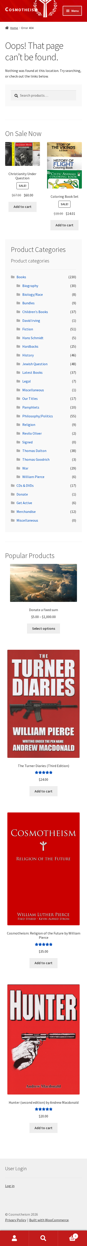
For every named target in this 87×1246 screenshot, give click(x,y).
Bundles (28, 303)
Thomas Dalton (34, 450)
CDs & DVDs (25, 485)
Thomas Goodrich (36, 459)
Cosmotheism (21, 9)
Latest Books (32, 372)
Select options (43, 628)
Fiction (27, 329)
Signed (27, 442)
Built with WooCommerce (49, 1220)
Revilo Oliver (32, 433)
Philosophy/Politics (37, 416)
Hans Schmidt (33, 338)
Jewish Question (35, 364)
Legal (26, 381)
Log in (9, 1186)
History (28, 355)
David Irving (31, 320)
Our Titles (30, 398)
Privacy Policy (15, 1220)
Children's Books (35, 311)
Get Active (24, 503)
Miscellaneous (33, 390)
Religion (28, 424)
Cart (67, 1234)
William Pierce (33, 476)
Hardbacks (30, 346)
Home (14, 28)
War (25, 468)
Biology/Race (32, 294)
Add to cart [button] (22, 206)
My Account (14, 1238)
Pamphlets (30, 407)
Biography (30, 285)
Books (21, 277)
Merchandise (26, 511)
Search (43, 1238)
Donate (22, 494)
